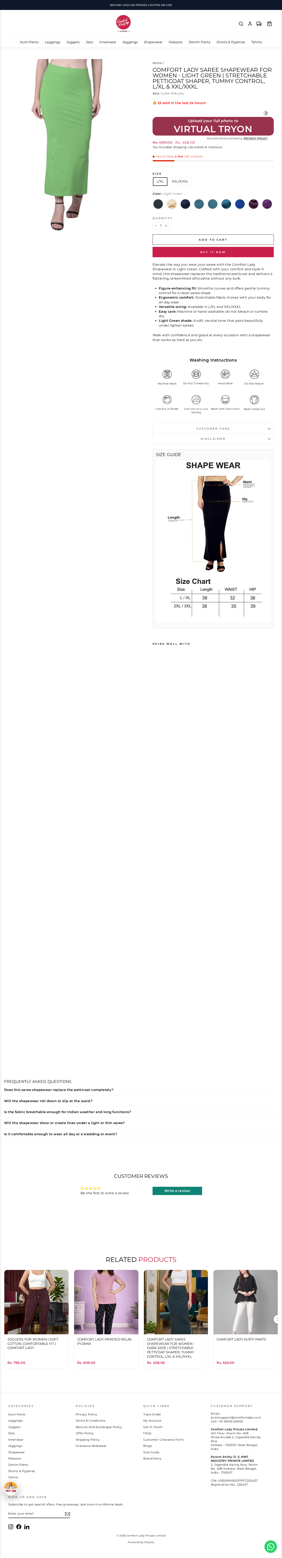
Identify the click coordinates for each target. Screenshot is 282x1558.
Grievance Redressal (91, 1445)
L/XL (160, 181)
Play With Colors (141, 5)
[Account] (250, 23)
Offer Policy (85, 1433)
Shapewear (153, 42)
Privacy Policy (256, 138)
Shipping (180, 147)
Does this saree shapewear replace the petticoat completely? (59, 1090)
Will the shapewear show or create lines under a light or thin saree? (64, 1123)
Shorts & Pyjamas (231, 42)
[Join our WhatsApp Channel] (270, 1546)
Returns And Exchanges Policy (99, 1427)
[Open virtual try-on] (10, 1488)
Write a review (177, 1191)
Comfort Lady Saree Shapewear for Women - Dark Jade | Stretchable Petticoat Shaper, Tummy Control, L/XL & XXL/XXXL (171, 1348)
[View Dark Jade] (158, 204)
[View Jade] (199, 204)
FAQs (147, 1433)
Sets (89, 42)
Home (157, 63)
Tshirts (256, 42)
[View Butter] (171, 204)
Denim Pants (199, 42)
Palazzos (175, 42)
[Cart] (269, 23)
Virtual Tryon (213, 129)
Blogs (147, 1445)
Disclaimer (213, 438)
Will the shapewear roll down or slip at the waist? (48, 1101)
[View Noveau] (185, 204)
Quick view (36, 1327)
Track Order (152, 1414)
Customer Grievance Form (163, 1439)
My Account (152, 1420)
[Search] (240, 23)
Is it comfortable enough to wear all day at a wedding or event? (60, 1134)
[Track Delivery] (259, 23)
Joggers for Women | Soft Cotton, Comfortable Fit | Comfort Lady (32, 1343)
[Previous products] (4, 1319)
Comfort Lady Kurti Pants (241, 1339)
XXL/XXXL (180, 181)
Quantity (163, 218)
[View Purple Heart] (253, 204)
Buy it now (213, 252)
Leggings (52, 42)
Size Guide (151, 1452)
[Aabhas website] (265, 113)
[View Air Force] (212, 204)
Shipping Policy (88, 1439)
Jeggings (130, 42)
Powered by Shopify (141, 1542)
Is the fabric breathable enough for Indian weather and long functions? (67, 1112)
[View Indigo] (239, 204)
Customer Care (213, 428)
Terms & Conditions (90, 1420)
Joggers (73, 42)
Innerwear (107, 42)
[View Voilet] (267, 204)
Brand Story (152, 1458)
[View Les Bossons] (226, 204)
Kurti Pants (29, 42)
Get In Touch (152, 1427)
